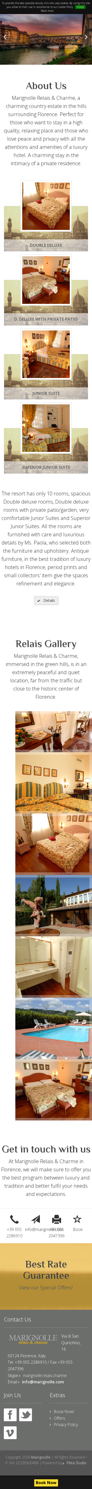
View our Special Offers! (46, 1287)
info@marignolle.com (35, 1229)
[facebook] (10, 1414)
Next (86, 37)
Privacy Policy (66, 1424)
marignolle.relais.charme (45, 1375)
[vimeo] (10, 1432)
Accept (80, 7)
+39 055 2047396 (57, 1233)
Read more (47, 11)
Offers (59, 1418)
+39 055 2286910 (14, 1233)
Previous (5, 37)
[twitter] (25, 1414)
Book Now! (64, 1411)
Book (78, 1229)
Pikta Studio (76, 1462)
